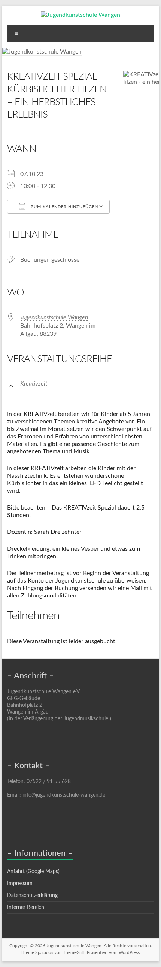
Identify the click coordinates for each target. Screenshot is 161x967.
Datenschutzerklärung (32, 895)
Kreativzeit (34, 384)
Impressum (20, 883)
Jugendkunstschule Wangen (54, 317)
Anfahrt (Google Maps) (33, 871)
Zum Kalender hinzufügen (63, 207)
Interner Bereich (25, 907)
